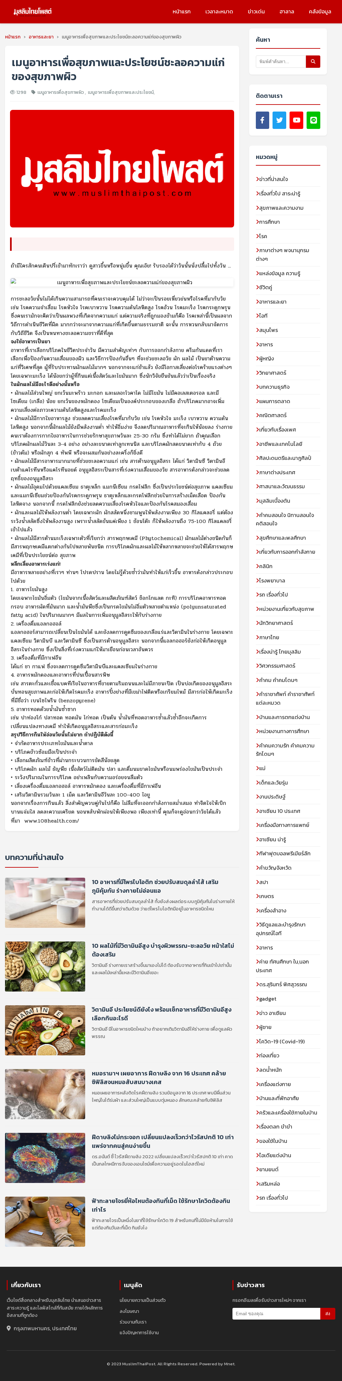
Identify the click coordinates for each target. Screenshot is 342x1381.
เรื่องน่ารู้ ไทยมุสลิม (280, 652)
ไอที (263, 316)
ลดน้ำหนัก (270, 1070)
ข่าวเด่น (256, 11)
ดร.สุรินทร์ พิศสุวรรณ (283, 984)
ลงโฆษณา (129, 1311)
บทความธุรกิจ (274, 387)
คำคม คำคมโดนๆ (278, 680)
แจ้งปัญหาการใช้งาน (139, 1332)
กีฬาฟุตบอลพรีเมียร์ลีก (285, 853)
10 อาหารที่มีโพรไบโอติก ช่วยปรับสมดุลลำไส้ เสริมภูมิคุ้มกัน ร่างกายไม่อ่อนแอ (155, 886)
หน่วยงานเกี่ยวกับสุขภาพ (286, 609)
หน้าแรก (182, 11)
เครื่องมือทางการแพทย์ (284, 825)
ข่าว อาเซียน (272, 1013)
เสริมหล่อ (269, 1184)
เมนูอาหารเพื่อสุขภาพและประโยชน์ (121, 92)
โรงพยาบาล (272, 580)
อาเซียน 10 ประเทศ (279, 811)
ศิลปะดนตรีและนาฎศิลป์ (285, 458)
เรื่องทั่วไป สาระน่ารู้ (279, 193)
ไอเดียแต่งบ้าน (275, 1155)
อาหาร (266, 344)
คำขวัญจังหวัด (275, 868)
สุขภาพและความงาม (281, 208)
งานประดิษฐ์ (272, 797)
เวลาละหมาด (219, 11)
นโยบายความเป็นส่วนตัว (143, 1300)
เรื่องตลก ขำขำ (275, 1127)
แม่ (262, 768)
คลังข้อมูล (320, 11)
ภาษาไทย (269, 637)
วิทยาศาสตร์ (272, 373)
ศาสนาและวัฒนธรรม (282, 486)
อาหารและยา (273, 302)
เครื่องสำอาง (272, 910)
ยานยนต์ (269, 1169)
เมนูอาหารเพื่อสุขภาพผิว (61, 92)
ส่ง (327, 1313)
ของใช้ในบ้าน (273, 1141)
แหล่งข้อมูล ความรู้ (279, 273)
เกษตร (266, 896)
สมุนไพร (268, 330)
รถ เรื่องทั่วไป (273, 594)
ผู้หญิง (266, 358)
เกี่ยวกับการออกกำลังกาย (287, 552)
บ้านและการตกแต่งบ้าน (284, 717)
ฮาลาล (287, 11)
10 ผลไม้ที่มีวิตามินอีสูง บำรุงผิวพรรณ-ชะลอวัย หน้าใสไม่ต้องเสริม (163, 950)
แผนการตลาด (274, 401)
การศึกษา (269, 222)
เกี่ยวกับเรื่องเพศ (277, 429)
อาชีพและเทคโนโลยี (280, 444)
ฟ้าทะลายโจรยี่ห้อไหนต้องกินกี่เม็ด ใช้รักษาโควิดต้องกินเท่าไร (161, 1205)
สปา (263, 882)
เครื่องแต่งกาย (275, 1084)
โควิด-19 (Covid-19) (282, 1041)
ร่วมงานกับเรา (133, 1322)
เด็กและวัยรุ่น (273, 783)
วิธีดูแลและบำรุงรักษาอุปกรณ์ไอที (281, 928)
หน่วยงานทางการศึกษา (284, 731)
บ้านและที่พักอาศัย (279, 1098)
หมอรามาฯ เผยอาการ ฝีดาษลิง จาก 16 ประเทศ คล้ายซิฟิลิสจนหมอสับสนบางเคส (159, 1077)
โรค (263, 236)
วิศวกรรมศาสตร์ (277, 666)
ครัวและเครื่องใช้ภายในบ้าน (288, 1112)
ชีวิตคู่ (265, 287)
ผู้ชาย (265, 1027)
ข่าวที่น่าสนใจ (273, 179)
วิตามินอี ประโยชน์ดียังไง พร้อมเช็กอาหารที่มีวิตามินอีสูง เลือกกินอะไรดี (161, 1013)
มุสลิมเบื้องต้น (274, 501)
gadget (267, 999)
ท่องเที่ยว (269, 1055)
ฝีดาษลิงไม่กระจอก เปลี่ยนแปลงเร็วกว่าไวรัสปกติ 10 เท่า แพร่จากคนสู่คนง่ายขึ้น (163, 1141)
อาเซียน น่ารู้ (272, 839)
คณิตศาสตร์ (273, 415)
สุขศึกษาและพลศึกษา (282, 538)
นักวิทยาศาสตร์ (276, 623)
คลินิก (266, 566)
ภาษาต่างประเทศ (277, 472)
